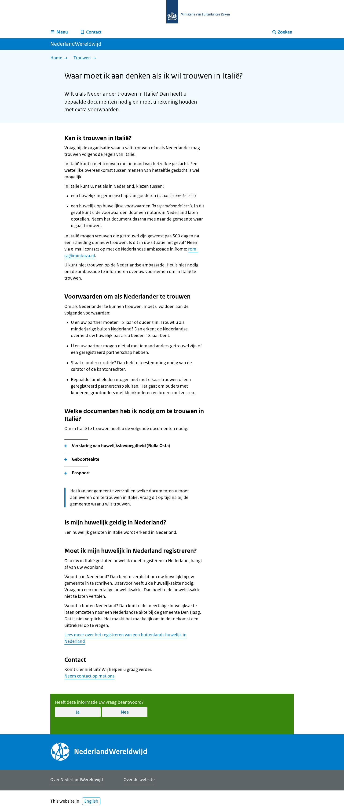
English (91, 801)
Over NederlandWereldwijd (76, 779)
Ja (78, 712)
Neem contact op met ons (89, 676)
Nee (125, 712)
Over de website (139, 779)
